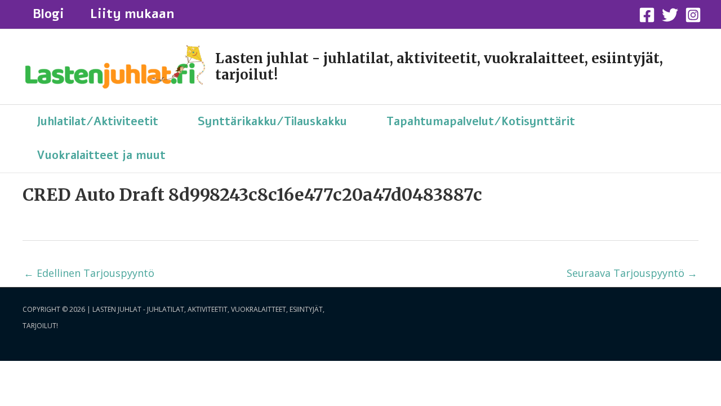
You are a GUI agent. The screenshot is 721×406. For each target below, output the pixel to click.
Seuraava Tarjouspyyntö (632, 273)
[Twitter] (670, 15)
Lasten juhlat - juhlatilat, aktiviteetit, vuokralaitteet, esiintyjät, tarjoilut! (439, 66)
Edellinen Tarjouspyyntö (89, 273)
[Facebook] (647, 15)
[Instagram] (693, 15)
